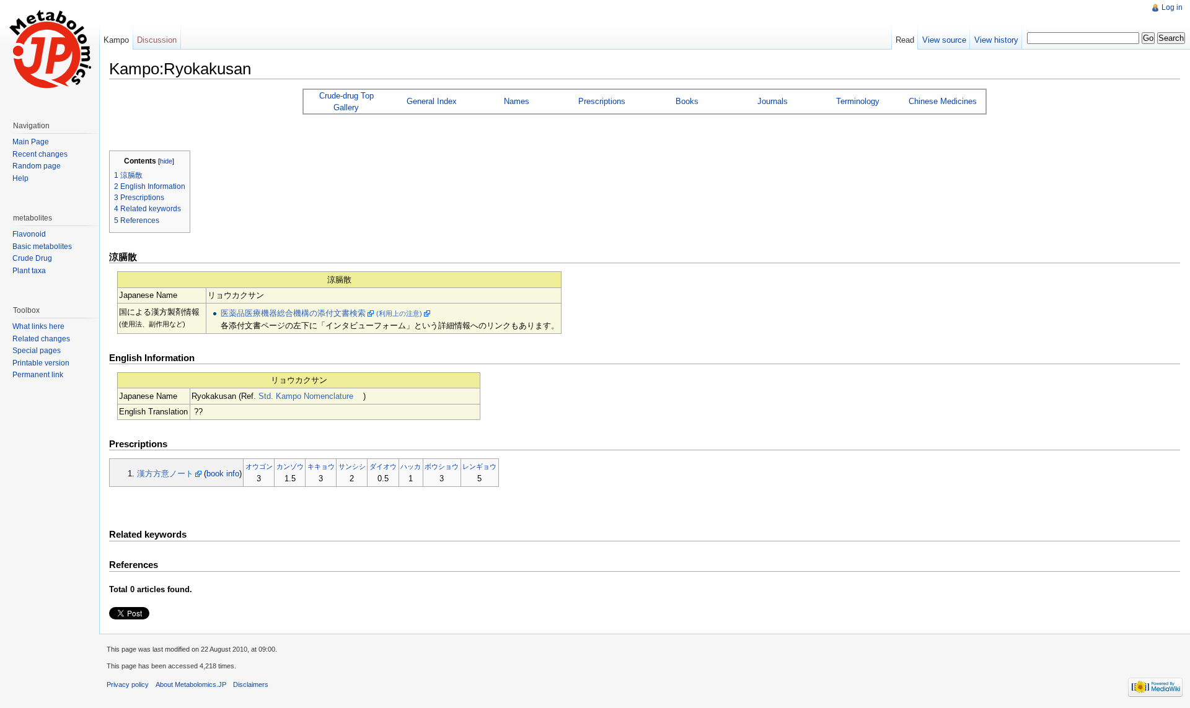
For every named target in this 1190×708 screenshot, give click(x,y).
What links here (38, 326)
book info (222, 473)
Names (516, 101)
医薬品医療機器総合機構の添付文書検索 (293, 313)
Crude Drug (32, 258)
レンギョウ (479, 466)
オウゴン (259, 466)
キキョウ (321, 466)
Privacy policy (128, 684)
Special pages (36, 350)
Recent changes (40, 154)
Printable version (40, 363)
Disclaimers (250, 684)
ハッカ (410, 466)
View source (944, 40)
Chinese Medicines (943, 101)
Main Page (30, 142)
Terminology (857, 101)
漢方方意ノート (165, 473)
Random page (36, 166)
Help (20, 178)
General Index (432, 101)
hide (166, 161)
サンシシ (352, 466)
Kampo (116, 40)
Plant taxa (29, 270)
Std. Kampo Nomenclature (305, 396)
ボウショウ (442, 466)
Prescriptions (601, 101)
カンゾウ (290, 466)
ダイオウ (383, 466)
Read (905, 40)
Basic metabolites (42, 246)
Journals (772, 101)
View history (996, 40)
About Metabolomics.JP (191, 684)
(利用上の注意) (399, 313)
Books (687, 101)
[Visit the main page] (49, 49)
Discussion (157, 40)
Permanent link (37, 374)
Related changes (41, 338)
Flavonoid (29, 234)
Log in (1172, 7)
